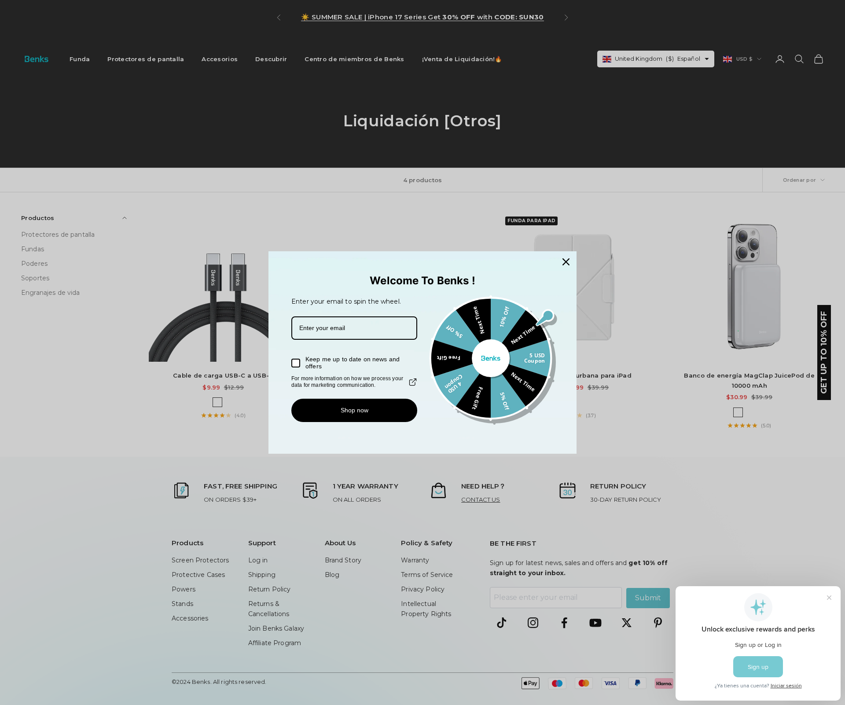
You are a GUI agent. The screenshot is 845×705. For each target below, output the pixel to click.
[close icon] (566, 261)
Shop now (354, 410)
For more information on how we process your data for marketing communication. (347, 381)
